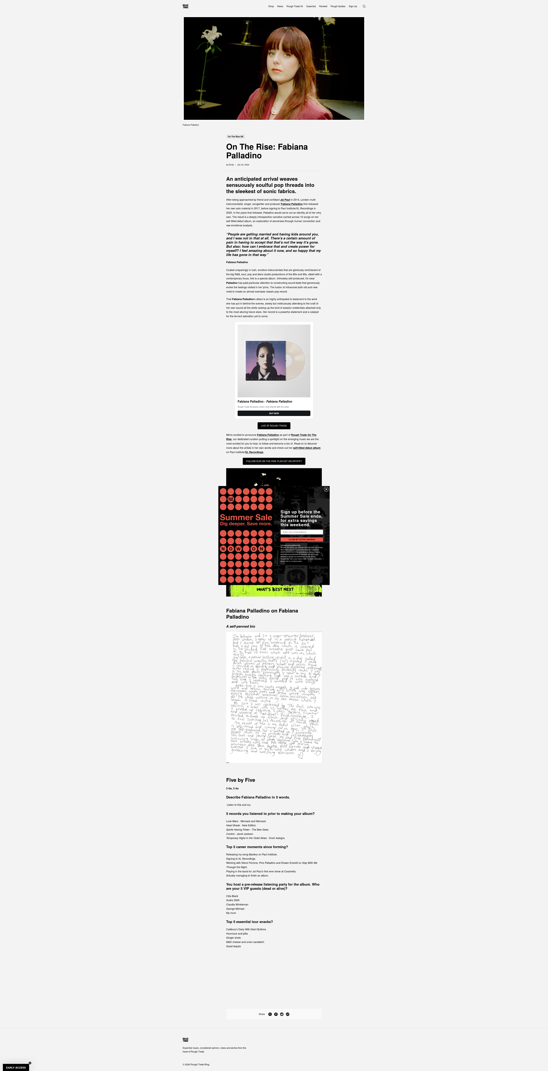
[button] (16, 1067)
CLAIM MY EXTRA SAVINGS (302, 539)
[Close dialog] (326, 489)
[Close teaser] (30, 1063)
